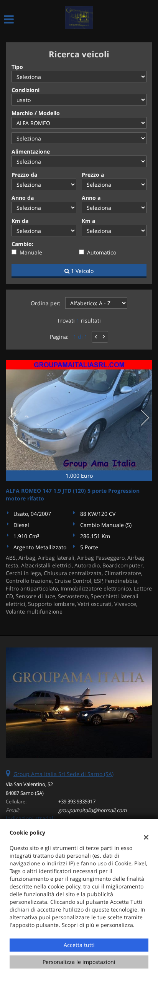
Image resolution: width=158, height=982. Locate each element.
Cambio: (22, 244)
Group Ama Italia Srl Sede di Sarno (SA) (63, 774)
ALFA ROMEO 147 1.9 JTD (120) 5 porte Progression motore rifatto (73, 494)
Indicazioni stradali (30, 818)
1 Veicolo (81, 270)
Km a (88, 220)
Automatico (102, 252)
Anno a (91, 197)
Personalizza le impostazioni (79, 961)
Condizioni (26, 90)
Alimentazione (31, 151)
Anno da (23, 197)
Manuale (31, 252)
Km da (20, 220)
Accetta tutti (79, 945)
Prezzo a (93, 174)
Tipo (17, 66)
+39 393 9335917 (76, 801)
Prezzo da (24, 174)
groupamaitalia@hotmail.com (92, 810)
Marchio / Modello (36, 113)
